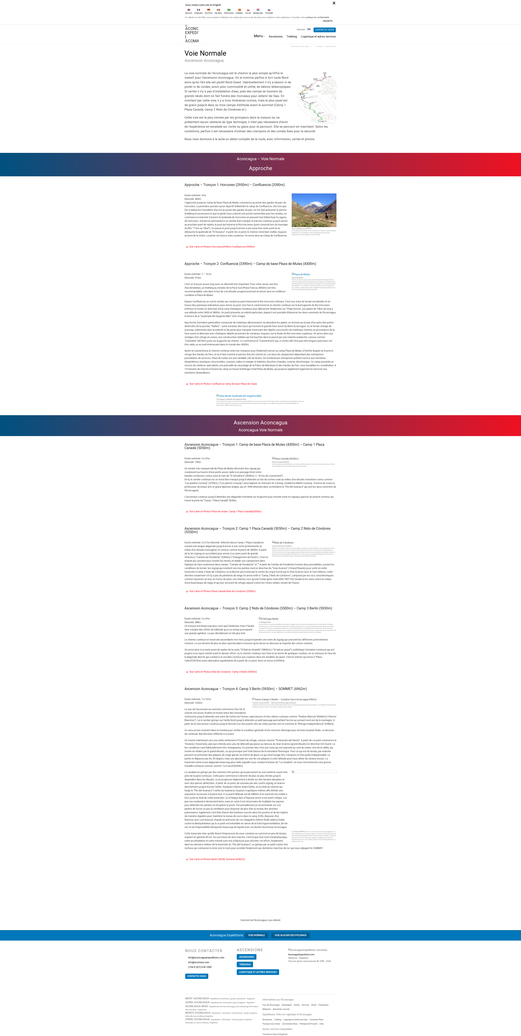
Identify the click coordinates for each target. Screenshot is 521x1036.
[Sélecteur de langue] (309, 9)
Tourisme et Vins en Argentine (275, 1012)
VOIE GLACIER (290, 913)
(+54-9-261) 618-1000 (200, 945)
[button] (260, 225)
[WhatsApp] (282, 967)
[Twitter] (244, 967)
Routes (297, 983)
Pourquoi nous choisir (271, 1002)
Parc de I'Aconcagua (271, 983)
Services (305, 983)
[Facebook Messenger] (254, 967)
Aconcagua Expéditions (226, 914)
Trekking (292, 15)
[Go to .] (314, 25)
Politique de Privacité (308, 1002)
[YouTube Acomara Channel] (271, 967)
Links (321, 1002)
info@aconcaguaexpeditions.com (206, 936)
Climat (313, 983)
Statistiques (287, 983)
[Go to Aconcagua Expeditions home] (192, 12)
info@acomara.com (199, 941)
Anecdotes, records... (282, 987)
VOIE (256, 913)
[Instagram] (260, 967)
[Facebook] (250, 967)
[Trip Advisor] (239, 967)
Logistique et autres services (318, 15)
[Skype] (265, 967)
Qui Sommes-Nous (290, 1002)
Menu (258, 15)
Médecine (267, 987)
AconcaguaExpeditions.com (301, 933)
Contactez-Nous (316, 998)
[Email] (277, 967)
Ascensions (276, 15)
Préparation (323, 983)
